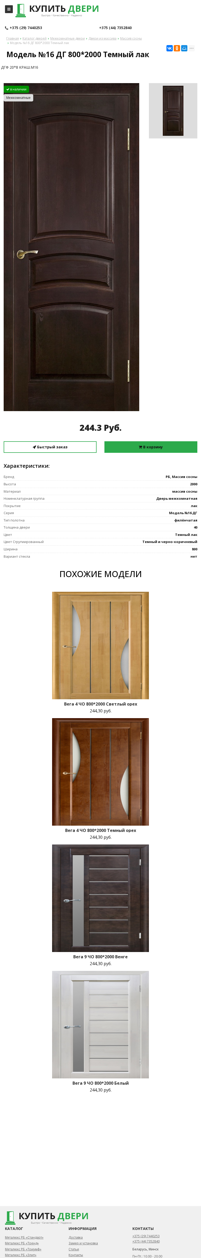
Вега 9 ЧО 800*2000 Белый (100, 1083)
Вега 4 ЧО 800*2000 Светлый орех (100, 704)
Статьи (74, 1249)
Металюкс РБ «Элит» (20, 1255)
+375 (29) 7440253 (26, 27)
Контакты (76, 1255)
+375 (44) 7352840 (115, 27)
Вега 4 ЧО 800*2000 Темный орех (100, 830)
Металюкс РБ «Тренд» (22, 1243)
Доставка (76, 1237)
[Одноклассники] (177, 48)
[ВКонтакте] (169, 48)
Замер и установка (83, 1243)
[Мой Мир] (184, 48)
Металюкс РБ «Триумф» (23, 1249)
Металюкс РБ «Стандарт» (24, 1237)
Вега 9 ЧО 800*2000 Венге (100, 957)
